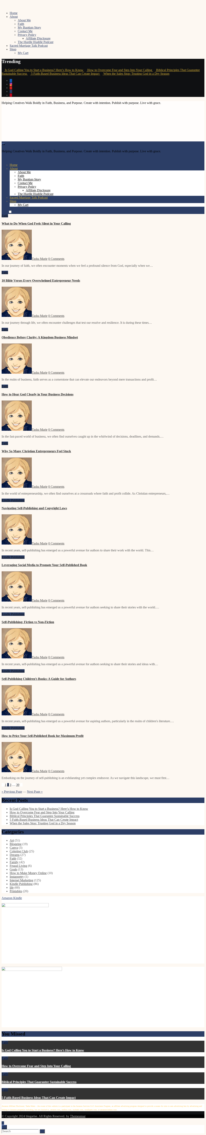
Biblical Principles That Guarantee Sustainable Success (44, 816)
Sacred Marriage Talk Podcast (29, 45)
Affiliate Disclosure (38, 38)
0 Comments (56, 258)
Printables (16, 891)
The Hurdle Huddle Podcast (35, 42)
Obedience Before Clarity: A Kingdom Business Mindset (40, 337)
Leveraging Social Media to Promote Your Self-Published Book (44, 565)
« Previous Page (12, 791)
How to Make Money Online (28, 873)
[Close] (4, 1127)
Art (12, 840)
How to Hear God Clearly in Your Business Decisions (37, 394)
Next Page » (35, 791)
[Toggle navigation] (3, 144)
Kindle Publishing (13, 500)
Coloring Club (19, 851)
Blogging (16, 844)
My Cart (23, 53)
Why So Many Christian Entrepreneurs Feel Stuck (36, 451)
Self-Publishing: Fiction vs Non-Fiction (28, 622)
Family (14, 862)
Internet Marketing (21, 880)
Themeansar (77, 1116)
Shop (13, 49)
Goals (13, 869)
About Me (24, 20)
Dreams (15, 855)
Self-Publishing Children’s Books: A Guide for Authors (39, 679)
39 (17, 784)
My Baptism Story (29, 27)
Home (14, 13)
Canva (14, 847)
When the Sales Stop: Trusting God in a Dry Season (43, 823)
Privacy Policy (27, 34)
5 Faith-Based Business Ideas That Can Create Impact (44, 819)
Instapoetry (17, 876)
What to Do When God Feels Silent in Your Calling (36, 223)
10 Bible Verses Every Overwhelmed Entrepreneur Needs (41, 280)
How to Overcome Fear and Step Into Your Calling (42, 812)
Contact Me (25, 31)
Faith (21, 24)
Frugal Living (18, 865)
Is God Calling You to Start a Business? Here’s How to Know (49, 808)
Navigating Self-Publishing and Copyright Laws (34, 508)
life (12, 887)
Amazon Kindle (12, 898)
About (14, 16)
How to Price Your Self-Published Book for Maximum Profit (42, 736)
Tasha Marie (39, 258)
